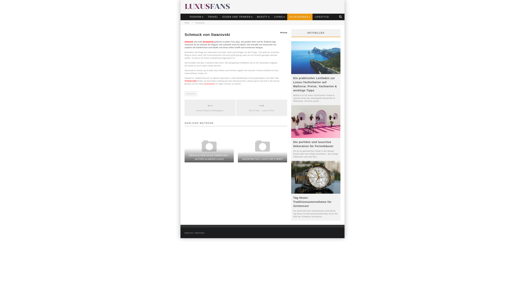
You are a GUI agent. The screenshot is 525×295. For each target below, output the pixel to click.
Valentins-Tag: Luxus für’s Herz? (262, 159)
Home (187, 23)
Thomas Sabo (191, 81)
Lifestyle (322, 17)
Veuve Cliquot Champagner (210, 110)
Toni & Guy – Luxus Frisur (262, 110)
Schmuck (189, 41)
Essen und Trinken (236, 17)
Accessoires (298, 17)
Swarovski (190, 93)
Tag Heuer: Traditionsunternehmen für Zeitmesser (312, 201)
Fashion (195, 17)
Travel (213, 17)
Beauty (262, 17)
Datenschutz (200, 233)
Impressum (189, 233)
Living (278, 17)
